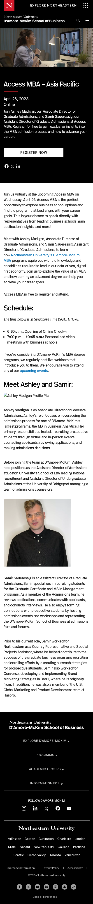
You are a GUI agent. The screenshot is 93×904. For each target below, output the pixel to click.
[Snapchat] (64, 887)
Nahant (25, 847)
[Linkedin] (46, 887)
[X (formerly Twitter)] (28, 887)
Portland (79, 847)
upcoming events (34, 370)
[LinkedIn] (18, 166)
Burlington (46, 838)
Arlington (14, 838)
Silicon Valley (37, 855)
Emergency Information (20, 868)
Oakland (63, 847)
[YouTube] (37, 887)
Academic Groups (45, 769)
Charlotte (64, 838)
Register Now (33, 152)
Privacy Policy (51, 868)
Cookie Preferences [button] (45, 896)
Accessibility (75, 868)
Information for (45, 783)
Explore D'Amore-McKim (45, 740)
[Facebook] (6, 166)
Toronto (55, 855)
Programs (45, 755)
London (80, 838)
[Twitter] (12, 166)
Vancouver (72, 855)
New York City (44, 847)
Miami (12, 847)
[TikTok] (73, 887)
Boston (30, 838)
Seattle (19, 855)
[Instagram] (55, 887)
